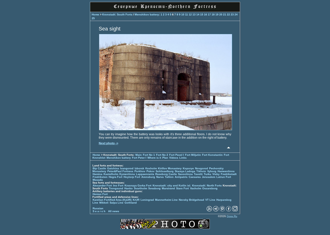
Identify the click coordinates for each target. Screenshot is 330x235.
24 (236, 14)
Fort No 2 (162, 154)
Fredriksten (100, 177)
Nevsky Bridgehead (191, 199)
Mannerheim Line (166, 199)
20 (220, 14)
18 (213, 14)
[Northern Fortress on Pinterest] (222, 210)
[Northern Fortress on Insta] (235, 210)
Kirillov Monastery (170, 168)
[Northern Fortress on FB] (228, 210)
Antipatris (181, 177)
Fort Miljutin (193, 154)
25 (93, 18)
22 (228, 14)
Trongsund (116, 188)
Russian (98, 208)
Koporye (188, 168)
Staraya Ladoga (185, 171)
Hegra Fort (115, 177)
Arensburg (148, 177)
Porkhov (139, 171)
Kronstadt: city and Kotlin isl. (172, 185)
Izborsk (139, 168)
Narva (160, 177)
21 (224, 14)
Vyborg (211, 171)
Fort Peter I (139, 157)
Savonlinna (185, 174)
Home (95, 14)
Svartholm (140, 188)
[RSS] (209, 210)
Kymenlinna (127, 174)
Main (138, 154)
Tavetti (198, 174)
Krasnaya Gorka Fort (138, 185)
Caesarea (195, 177)
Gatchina (113, 168)
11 (186, 14)
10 (182, 14)
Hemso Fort (100, 194)
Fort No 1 (149, 154)
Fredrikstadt (229, 174)
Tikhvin (201, 171)
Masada (98, 179)
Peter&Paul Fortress (120, 171)
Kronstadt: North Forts (207, 185)
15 (201, 14)
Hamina (97, 174)
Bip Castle (99, 168)
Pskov (150, 171)
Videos (173, 157)
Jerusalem (208, 177)
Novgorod (201, 168)
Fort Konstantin (212, 154)
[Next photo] (165, 129)
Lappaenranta (145, 174)
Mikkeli (103, 202)
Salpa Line (116, 202)
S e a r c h (99, 211)
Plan (165, 157)
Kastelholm (111, 174)
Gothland (131, 202)
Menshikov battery (147, 14)
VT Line (210, 199)
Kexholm (151, 168)
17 (209, 14)
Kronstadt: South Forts (117, 14)
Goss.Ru (232, 216)
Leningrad (147, 199)
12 (190, 14)
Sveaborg (154, 188)
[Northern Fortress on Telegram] (215, 210)
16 (205, 14)
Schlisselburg (165, 171)
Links (183, 157)
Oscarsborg (210, 188)
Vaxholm (195, 188)
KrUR (136, 199)
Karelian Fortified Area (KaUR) (112, 199)
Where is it (154, 157)
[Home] (165, 9)
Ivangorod (126, 168)
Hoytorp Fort (132, 177)
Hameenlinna (226, 171)
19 (216, 14)
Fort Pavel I (176, 154)
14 (197, 14)
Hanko (128, 188)
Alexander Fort (102, 185)
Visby (216, 174)
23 (232, 14)
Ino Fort (118, 185)
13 (194, 14)
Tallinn (169, 177)
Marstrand (168, 188)
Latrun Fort (223, 177)
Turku (207, 174)
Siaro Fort (182, 188)
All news (113, 211)
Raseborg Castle (166, 174)
